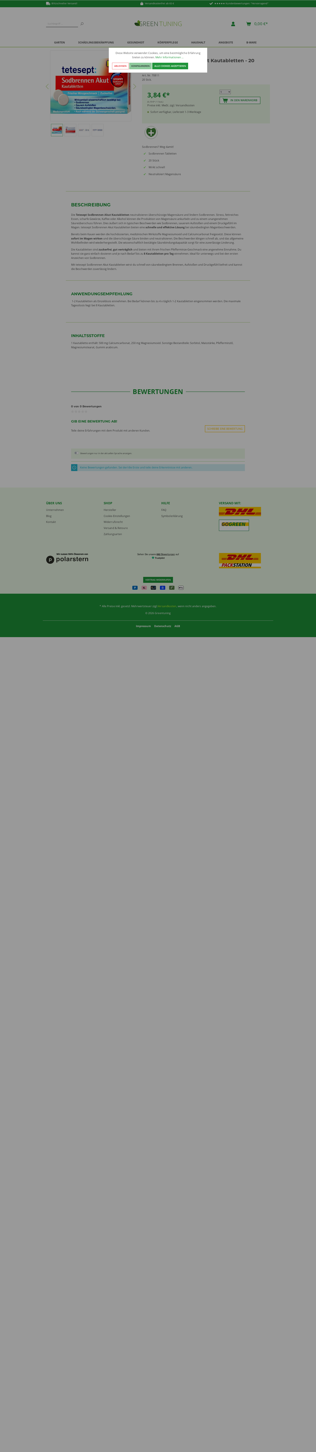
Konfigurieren (140, 65)
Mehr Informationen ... (169, 57)
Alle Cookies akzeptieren (170, 65)
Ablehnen (120, 65)
